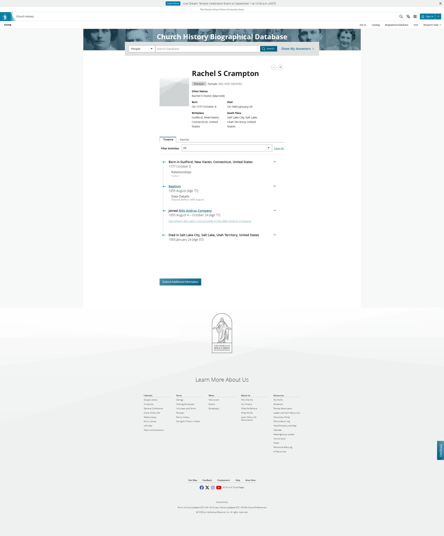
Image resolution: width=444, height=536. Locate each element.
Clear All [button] (279, 148)
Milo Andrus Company (195, 210)
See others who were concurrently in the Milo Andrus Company (210, 221)
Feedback (440, 450)
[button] (223, 165)
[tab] (168, 139)
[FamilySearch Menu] (273, 67)
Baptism (175, 186)
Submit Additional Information (180, 281)
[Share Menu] (280, 67)
